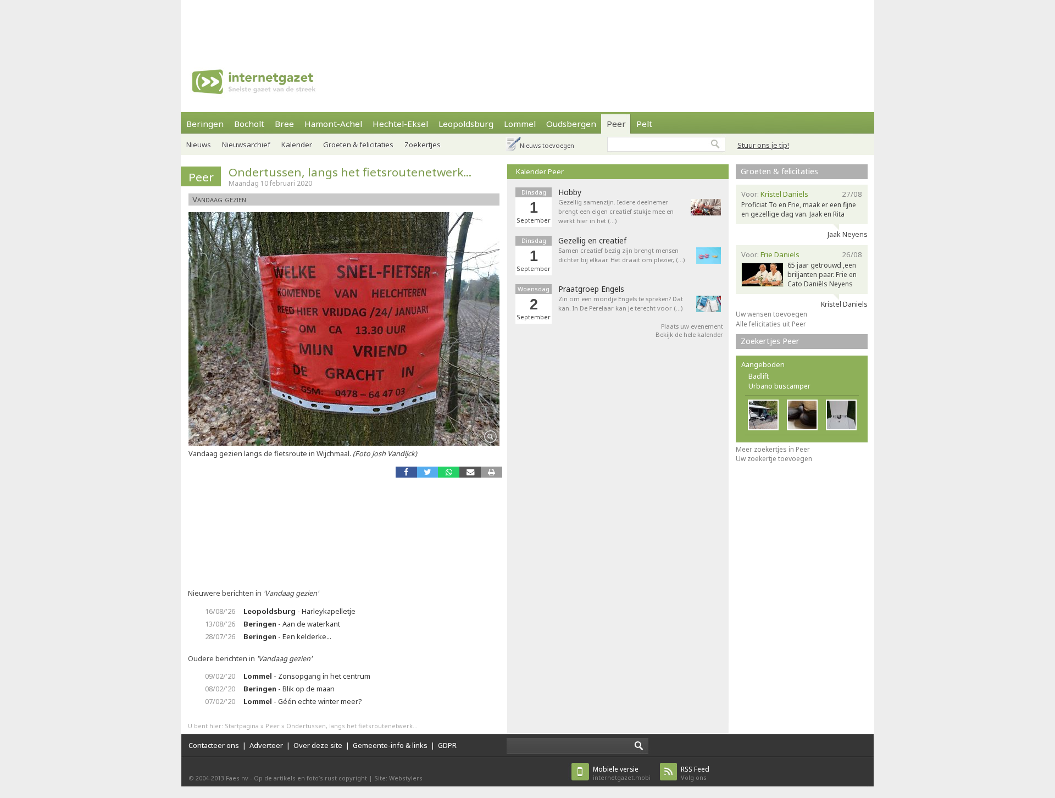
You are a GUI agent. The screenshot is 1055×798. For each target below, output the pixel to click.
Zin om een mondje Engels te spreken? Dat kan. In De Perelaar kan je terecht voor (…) (620, 303)
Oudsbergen (571, 123)
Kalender (296, 144)
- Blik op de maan (289, 689)
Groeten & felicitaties (358, 144)
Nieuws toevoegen (547, 145)
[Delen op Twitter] (427, 472)
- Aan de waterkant (291, 624)
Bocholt (249, 123)
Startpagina (242, 726)
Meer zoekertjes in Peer (773, 449)
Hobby (569, 192)
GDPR (447, 745)
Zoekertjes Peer (770, 341)
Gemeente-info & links (390, 745)
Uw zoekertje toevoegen (774, 458)
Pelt (644, 123)
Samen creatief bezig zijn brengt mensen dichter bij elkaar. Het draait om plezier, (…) (621, 255)
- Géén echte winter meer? (302, 701)
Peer (616, 123)
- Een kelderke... (287, 636)
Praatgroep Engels (591, 289)
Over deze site (317, 745)
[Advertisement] (527, 24)
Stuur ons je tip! (763, 145)
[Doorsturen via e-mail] (470, 472)
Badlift (758, 376)
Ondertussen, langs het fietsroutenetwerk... (350, 172)
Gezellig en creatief (592, 241)
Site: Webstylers (398, 778)
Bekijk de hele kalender (689, 334)
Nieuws (198, 144)
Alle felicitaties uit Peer (771, 324)
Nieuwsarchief (246, 144)
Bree (284, 123)
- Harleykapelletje (299, 611)
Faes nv (237, 778)
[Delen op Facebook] (406, 472)
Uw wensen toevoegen (771, 314)
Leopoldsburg (465, 123)
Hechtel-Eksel (400, 123)
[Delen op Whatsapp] (448, 472)
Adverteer (266, 745)
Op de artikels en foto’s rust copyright (310, 778)
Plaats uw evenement (692, 326)
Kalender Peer (540, 171)
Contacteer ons (213, 745)
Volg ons (695, 773)
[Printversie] (491, 472)
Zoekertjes (422, 144)
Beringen (205, 123)
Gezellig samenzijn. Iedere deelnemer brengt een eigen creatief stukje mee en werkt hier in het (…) (616, 211)
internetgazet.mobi (622, 773)
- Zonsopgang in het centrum (306, 676)
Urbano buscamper (779, 386)
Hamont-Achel (333, 123)
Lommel (520, 123)
